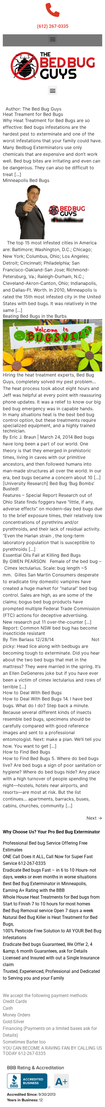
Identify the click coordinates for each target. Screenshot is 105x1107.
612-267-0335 (32, 1053)
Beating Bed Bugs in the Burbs (35, 316)
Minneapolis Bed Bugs (26, 180)
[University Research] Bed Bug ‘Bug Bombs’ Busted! (48, 486)
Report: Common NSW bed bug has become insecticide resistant (50, 630)
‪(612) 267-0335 (52, 26)
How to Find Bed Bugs (26, 752)
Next (94, 818)
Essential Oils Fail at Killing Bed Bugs (42, 555)
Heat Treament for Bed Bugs (33, 114)
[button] (52, 39)
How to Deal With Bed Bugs (32, 692)
